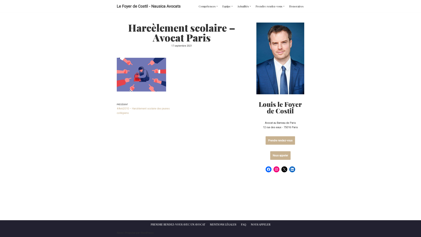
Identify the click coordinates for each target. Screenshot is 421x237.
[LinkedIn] (292, 169)
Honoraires (296, 6)
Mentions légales (223, 224)
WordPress (147, 232)
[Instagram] (276, 169)
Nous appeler (280, 155)
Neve (120, 232)
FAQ (243, 224)
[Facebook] (269, 169)
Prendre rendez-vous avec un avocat (178, 224)
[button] (217, 6)
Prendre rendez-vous (280, 140)
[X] (284, 169)
